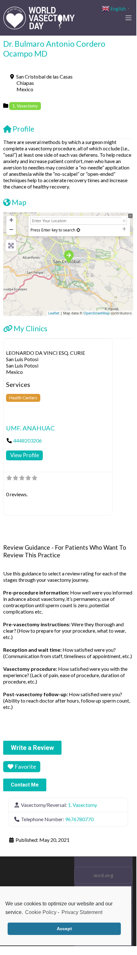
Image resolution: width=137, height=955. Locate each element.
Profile (23, 128)
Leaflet (53, 313)
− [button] (11, 229)
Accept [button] (64, 928)
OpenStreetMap (96, 313)
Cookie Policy (40, 912)
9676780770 (79, 819)
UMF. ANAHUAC (30, 428)
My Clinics (30, 328)
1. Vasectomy (25, 105)
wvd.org (103, 875)
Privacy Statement (82, 912)
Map (19, 202)
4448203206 (27, 440)
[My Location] (78, 230)
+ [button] (11, 220)
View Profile (24, 455)
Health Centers (23, 397)
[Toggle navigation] (128, 17)
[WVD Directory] (39, 17)
